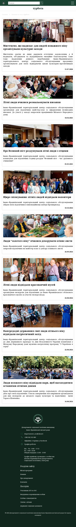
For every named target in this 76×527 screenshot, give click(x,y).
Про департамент (26, 478)
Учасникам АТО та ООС (28, 490)
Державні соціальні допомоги (31, 506)
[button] (72, 3)
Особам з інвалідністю (28, 498)
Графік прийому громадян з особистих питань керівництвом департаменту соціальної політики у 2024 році (39, 458)
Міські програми (26, 470)
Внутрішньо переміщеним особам (32, 494)
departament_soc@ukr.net (33, 434)
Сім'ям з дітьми (26, 502)
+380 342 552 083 (30, 437)
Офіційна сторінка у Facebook (35, 441)
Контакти (23, 482)
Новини (23, 474)
